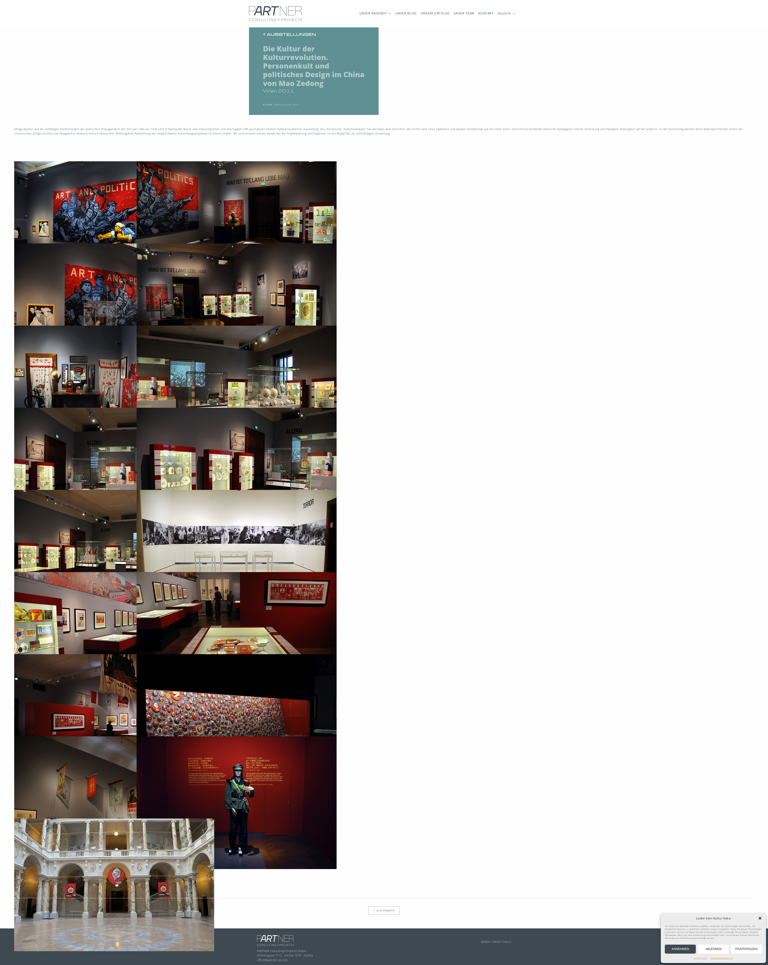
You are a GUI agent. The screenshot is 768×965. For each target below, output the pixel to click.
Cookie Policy (700, 958)
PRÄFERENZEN (746, 949)
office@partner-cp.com (272, 960)
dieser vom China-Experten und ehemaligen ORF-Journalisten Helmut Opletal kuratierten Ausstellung (251, 129)
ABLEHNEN (713, 949)
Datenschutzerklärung (722, 958)
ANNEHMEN (680, 949)
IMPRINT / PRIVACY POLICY (496, 942)
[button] (760, 918)
